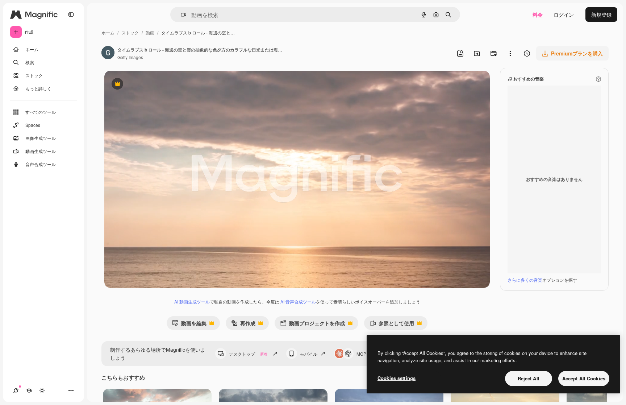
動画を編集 (189, 324)
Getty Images (130, 57)
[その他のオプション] (510, 53)
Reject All (528, 378)
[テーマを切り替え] (42, 390)
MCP (361, 354)
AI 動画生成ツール (192, 301)
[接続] (16, 390)
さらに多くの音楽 (525, 280)
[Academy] (29, 390)
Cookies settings (396, 378)
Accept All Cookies (583, 378)
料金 (538, 14)
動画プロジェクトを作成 (312, 324)
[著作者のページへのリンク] (107, 53)
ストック (130, 32)
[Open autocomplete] (181, 14)
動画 (150, 32)
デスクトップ (248, 354)
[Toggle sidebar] (71, 14)
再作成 (243, 324)
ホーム (107, 32)
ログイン (564, 14)
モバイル (308, 354)
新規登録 (601, 14)
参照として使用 (392, 324)
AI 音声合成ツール (298, 301)
